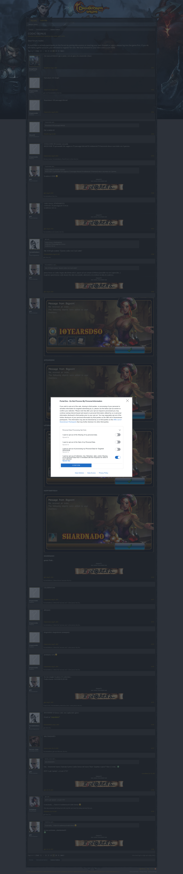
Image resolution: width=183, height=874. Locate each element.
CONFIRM (76, 465)
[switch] (118, 434)
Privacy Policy (103, 473)
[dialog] (91, 437)
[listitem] (91, 430)
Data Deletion (79, 473)
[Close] (128, 401)
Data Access (91, 473)
